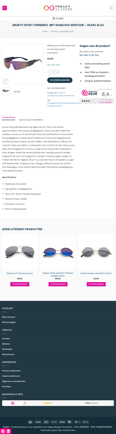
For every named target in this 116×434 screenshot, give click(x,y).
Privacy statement (11, 370)
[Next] (38, 64)
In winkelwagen (60, 80)
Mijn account (8, 317)
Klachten (6, 386)
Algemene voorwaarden (13, 381)
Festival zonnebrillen (62, 31)
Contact (6, 338)
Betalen (6, 344)
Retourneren (8, 354)
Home (45, 31)
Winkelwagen (9, 322)
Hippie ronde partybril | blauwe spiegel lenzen (58, 274)
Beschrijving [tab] (8, 120)
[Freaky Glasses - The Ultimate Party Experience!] (58, 8)
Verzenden (7, 349)
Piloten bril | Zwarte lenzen (20, 273)
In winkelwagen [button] (19, 284)
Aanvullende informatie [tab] (31, 120)
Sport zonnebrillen (67, 95)
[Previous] (6, 64)
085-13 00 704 (91, 55)
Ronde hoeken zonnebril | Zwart (96, 273)
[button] (4, 8)
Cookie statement (11, 376)
